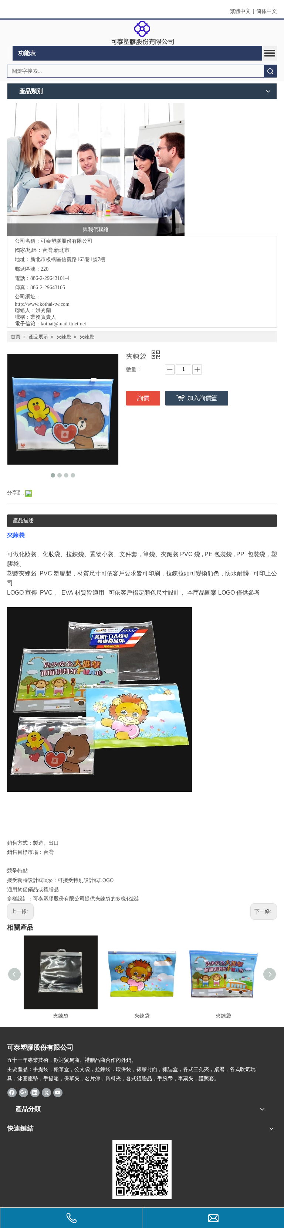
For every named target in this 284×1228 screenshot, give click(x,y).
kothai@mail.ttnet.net (63, 323)
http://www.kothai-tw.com (42, 304)
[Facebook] (12, 1092)
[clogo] (142, 33)
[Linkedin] (35, 1092)
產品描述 (23, 520)
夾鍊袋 (60, 1016)
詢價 (143, 398)
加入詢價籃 (202, 398)
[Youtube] (57, 1092)
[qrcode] (142, 1169)
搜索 (270, 71)
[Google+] (23, 1092)
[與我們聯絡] (96, 169)
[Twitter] (46, 1092)
